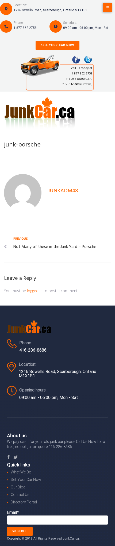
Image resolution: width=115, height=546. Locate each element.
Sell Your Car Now (57, 45)
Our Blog (18, 487)
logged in (35, 290)
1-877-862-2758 (25, 28)
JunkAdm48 (63, 191)
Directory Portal (24, 502)
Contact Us (20, 494)
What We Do (21, 472)
